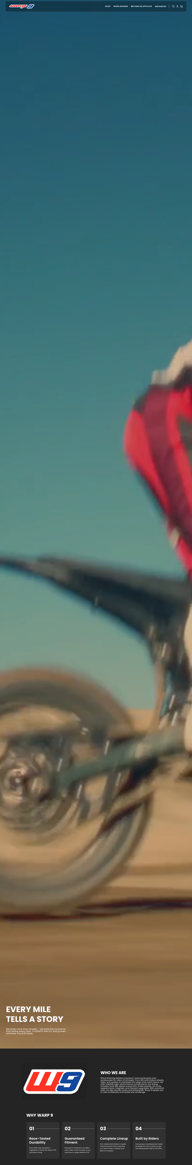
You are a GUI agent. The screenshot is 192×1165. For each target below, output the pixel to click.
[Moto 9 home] (21, 6)
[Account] (177, 6)
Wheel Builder (121, 6)
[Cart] (181, 6)
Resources (160, 6)
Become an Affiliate (141, 6)
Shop (107, 6)
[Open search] (173, 6)
